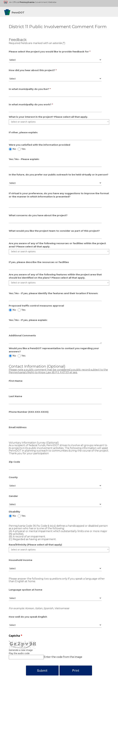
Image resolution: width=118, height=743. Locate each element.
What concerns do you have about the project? (38, 215)
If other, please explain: (23, 132)
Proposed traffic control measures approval (36, 305)
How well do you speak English (28, 616)
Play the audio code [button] (19, 653)
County (13, 477)
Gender (13, 496)
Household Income (20, 560)
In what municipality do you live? (29, 89)
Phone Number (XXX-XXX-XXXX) (28, 411)
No (14, 148)
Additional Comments (22, 335)
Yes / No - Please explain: (24, 159)
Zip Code (14, 461)
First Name (15, 380)
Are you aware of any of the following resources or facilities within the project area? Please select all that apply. (57, 245)
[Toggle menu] (108, 121)
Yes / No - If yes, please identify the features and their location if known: (53, 293)
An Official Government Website (32, 2)
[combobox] (59, 121)
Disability (14, 511)
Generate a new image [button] (21, 649)
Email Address (18, 427)
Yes (23, 148)
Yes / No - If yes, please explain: (28, 320)
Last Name (15, 396)
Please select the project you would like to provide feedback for (49, 51)
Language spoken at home (25, 589)
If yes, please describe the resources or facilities (39, 262)
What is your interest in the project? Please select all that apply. (48, 116)
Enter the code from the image (63, 656)
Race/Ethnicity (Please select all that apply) (35, 544)
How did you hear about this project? (32, 70)
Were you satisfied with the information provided (39, 144)
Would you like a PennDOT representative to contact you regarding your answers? (54, 350)
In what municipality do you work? (30, 104)
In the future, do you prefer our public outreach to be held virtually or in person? (58, 174)
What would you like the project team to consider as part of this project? (54, 230)
